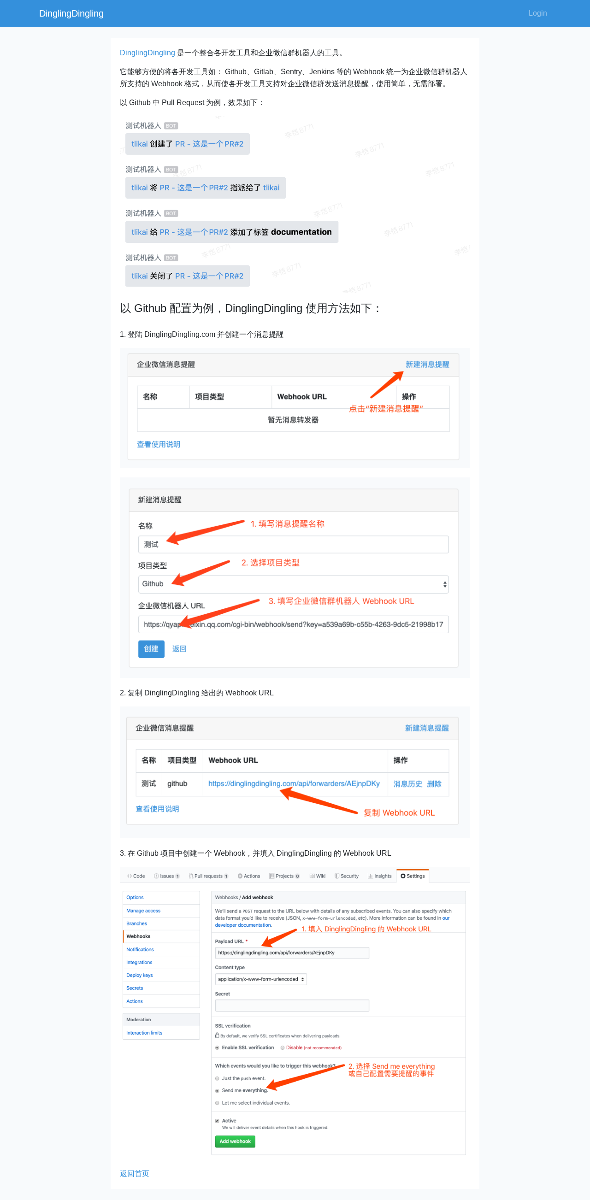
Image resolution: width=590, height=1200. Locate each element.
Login (538, 13)
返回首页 (134, 1173)
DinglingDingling (71, 13)
